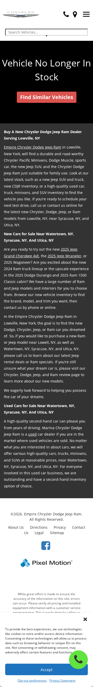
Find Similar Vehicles (46, 97)
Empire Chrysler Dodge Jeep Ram (32, 147)
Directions (39, 527)
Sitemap (57, 532)
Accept (46, 669)
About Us (16, 527)
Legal (39, 532)
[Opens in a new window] (45, 545)
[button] (85, 619)
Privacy (60, 527)
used (32, 434)
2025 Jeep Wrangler (64, 255)
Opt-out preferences (32, 680)
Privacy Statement (62, 680)
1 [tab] (47, 35)
